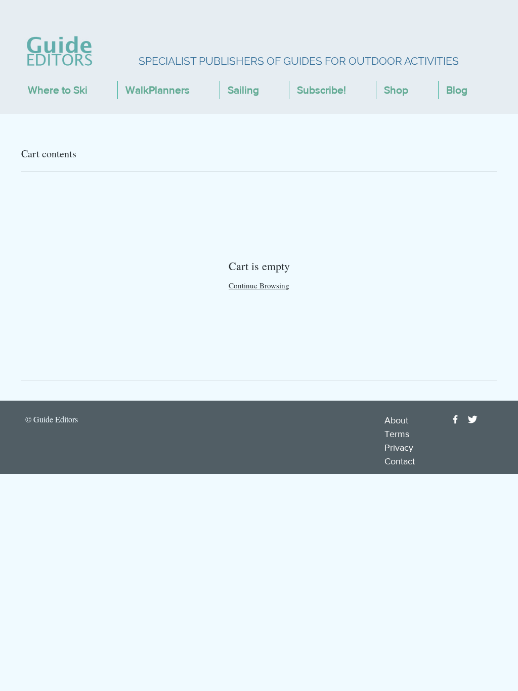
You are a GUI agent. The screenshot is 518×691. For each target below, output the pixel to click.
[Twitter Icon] (472, 419)
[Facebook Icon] (455, 419)
